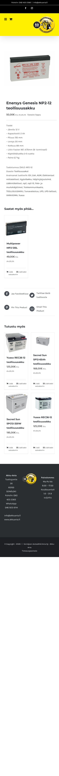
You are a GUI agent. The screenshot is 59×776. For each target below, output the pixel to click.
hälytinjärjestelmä (42, 179)
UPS (42, 191)
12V (29, 175)
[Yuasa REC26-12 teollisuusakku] (16, 342)
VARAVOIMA (12, 195)
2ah (34, 175)
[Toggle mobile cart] (10, 19)
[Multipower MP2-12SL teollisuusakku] (16, 227)
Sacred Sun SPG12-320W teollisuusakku (15, 423)
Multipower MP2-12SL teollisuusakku (15, 247)
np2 (25, 183)
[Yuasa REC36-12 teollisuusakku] (43, 402)
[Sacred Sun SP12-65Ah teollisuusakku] (43, 341)
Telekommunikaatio (33, 187)
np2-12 (31, 183)
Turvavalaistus (31, 191)
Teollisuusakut (21, 171)
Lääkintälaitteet (14, 183)
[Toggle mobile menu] (5, 19)
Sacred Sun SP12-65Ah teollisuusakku (42, 359)
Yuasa (21, 195)
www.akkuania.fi (12, 519)
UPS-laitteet (50, 191)
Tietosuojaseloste (29, 551)
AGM (39, 175)
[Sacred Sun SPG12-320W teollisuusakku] (16, 403)
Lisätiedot (22, 272)
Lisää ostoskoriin (12, 273)
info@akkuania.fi (40, 2)
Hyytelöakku (26, 179)
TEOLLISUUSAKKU (14, 191)
